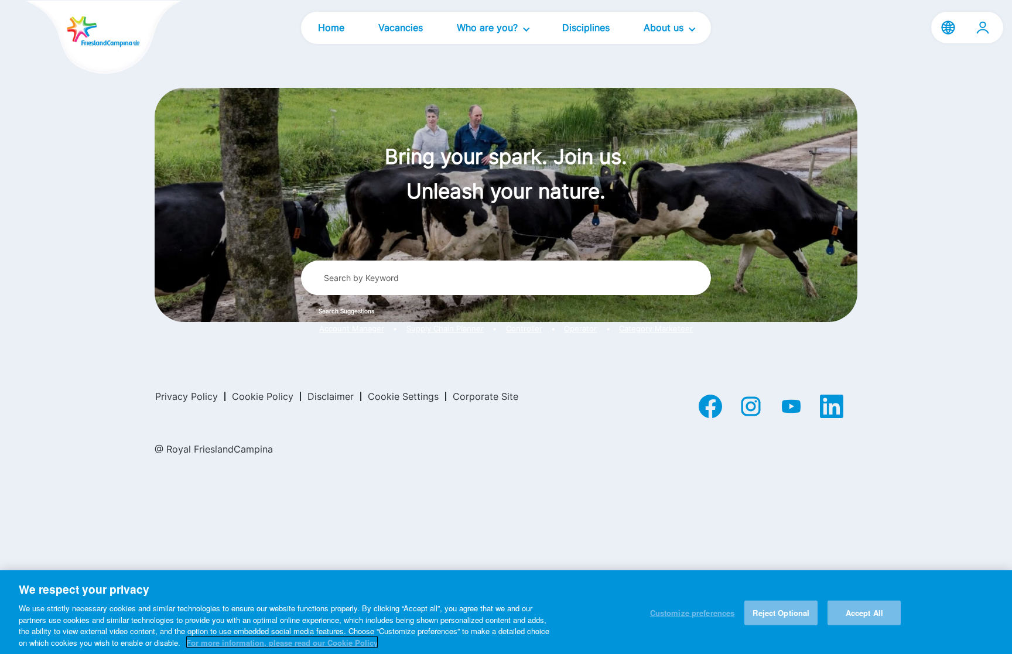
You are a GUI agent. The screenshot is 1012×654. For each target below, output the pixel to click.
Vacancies (400, 27)
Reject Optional (781, 612)
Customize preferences (692, 612)
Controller (524, 328)
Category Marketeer (656, 328)
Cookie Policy (262, 396)
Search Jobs (658, 277)
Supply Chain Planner (445, 328)
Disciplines (586, 27)
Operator (580, 328)
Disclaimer (330, 396)
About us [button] (665, 27)
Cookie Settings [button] (403, 396)
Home (331, 27)
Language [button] (948, 27)
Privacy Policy (186, 396)
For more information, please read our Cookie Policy (282, 642)
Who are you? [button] (489, 27)
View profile (982, 27)
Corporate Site (485, 396)
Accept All (864, 612)
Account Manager (351, 328)
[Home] (83, 38)
